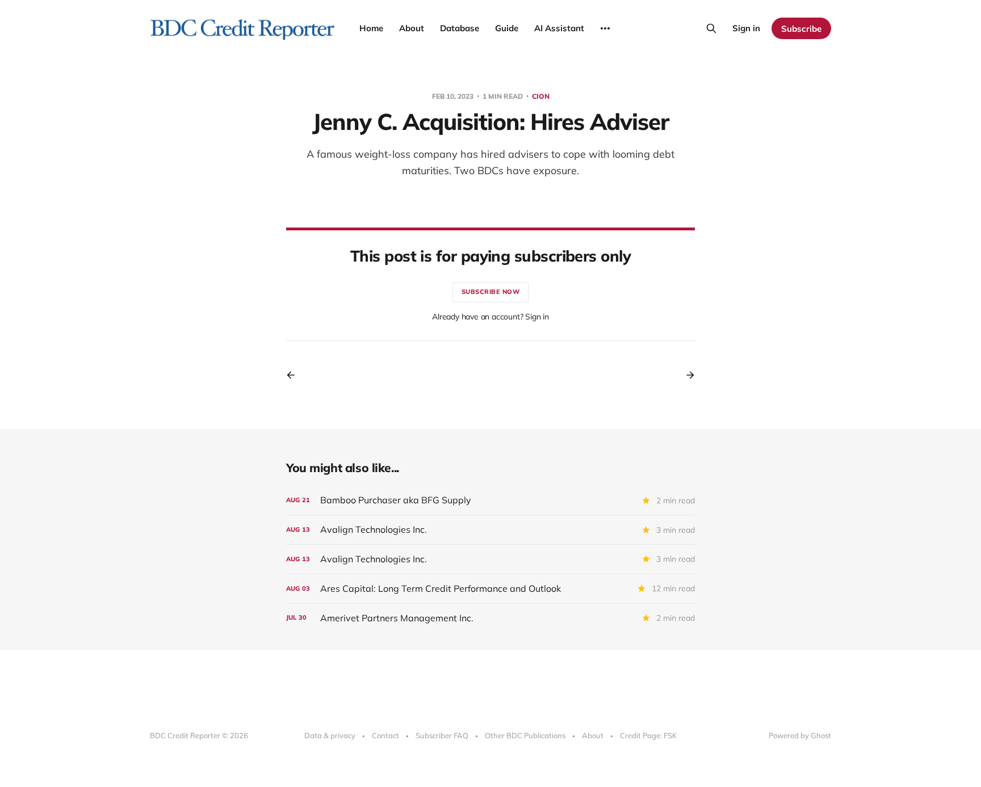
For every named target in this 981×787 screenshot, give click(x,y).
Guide (506, 28)
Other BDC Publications (525, 735)
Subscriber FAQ (442, 735)
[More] (605, 28)
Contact (385, 735)
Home (371, 28)
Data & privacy (329, 735)
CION (541, 96)
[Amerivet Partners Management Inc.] (490, 618)
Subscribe (801, 28)
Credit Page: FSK (648, 735)
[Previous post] (294, 375)
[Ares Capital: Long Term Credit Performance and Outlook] (490, 588)
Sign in (746, 28)
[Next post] (686, 375)
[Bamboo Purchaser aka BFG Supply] (490, 500)
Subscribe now (491, 292)
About (411, 28)
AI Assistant (559, 28)
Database (459, 28)
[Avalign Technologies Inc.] (490, 529)
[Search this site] (711, 28)
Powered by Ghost (800, 735)
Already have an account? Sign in (490, 317)
